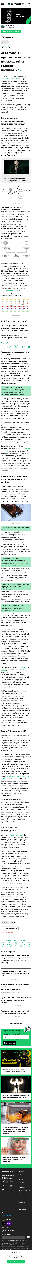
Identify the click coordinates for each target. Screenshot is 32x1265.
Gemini (3, 670)
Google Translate (23, 448)
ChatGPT (23, 667)
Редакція (21, 1174)
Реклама (21, 1206)
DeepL (5, 451)
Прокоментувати (10, 928)
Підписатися (9, 37)
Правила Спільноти (24, 1190)
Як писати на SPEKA (24, 1197)
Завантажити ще (16, 1023)
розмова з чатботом (9, 79)
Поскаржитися (9, 932)
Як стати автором (23, 1194)
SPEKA (7, 1240)
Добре (16, 1262)
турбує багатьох (16, 835)
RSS (3, 1190)
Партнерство (22, 1209)
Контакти (21, 1182)
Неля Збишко (10, 26)
